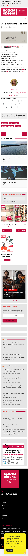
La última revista (5, 3)
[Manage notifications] (25, 553)
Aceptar (10, 550)
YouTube (7, 5)
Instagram (5, 5)
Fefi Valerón (6, 161)
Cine (6, 289)
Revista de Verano (12, 289)
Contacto (8, 1)
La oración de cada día (7, 28)
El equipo (3, 502)
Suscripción (14, 1)
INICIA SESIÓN (17, 3)
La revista (3, 1)
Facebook (1, 5)
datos (23, 69)
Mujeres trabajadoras (8, 126)
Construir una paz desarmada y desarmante (13, 293)
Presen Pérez (5, 27)
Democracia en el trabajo (9, 351)
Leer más (7, 260)
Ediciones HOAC (12, 95)
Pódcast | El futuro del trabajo (12, 366)
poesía (18, 126)
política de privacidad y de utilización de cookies (12, 539)
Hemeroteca (4, 515)
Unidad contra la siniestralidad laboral (12, 354)
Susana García (8, 296)
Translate (13, 201)
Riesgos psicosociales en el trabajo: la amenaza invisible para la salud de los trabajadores (12, 378)
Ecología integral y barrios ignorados (11, 347)
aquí (7, 71)
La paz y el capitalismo (9, 183)
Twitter (3, 5)
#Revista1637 (14, 123)
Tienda (11, 3)
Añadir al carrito (7, 230)
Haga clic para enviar (10, 320)
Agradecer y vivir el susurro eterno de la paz (14, 159)
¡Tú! (5, 339)
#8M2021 (5, 123)
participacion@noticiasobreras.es (11, 434)
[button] (10, 300)
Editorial (5, 418)
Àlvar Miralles (7, 185)
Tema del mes (6, 423)
